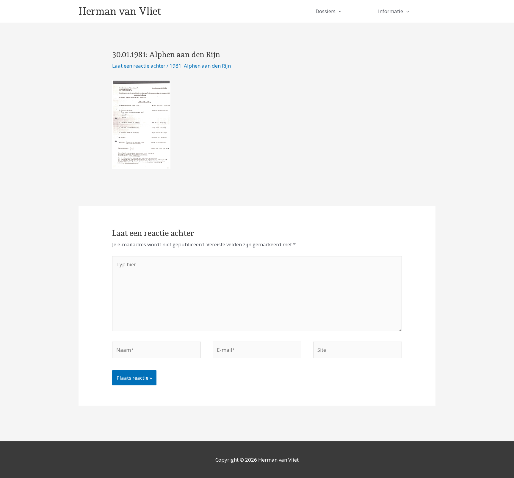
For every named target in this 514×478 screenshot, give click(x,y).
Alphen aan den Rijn (207, 65)
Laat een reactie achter (138, 65)
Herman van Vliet (120, 11)
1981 (175, 65)
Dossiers (326, 11)
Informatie (390, 11)
